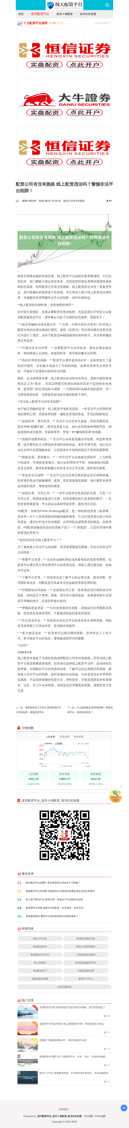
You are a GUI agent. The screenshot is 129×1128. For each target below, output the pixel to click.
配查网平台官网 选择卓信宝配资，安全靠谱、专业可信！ (55, 907)
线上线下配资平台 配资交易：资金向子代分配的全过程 (54, 899)
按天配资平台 (40, 14)
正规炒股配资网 (86, 970)
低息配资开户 (40, 970)
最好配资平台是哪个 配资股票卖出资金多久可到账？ (53, 882)
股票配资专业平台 (40, 954)
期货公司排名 (40, 938)
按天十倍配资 (65, 14)
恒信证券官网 (102, 23)
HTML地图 (100, 1116)
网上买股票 (40, 962)
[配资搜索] (107, 5)
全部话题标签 (64, 986)
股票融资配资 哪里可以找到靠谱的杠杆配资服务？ (52, 916)
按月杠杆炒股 (88, 14)
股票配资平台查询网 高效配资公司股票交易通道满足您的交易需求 (60, 891)
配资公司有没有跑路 (74, 200)
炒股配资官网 (24, 652)
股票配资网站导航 (85, 938)
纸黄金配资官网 (40, 978)
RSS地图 (88, 1116)
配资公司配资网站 (85, 946)
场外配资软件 (40, 946)
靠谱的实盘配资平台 (85, 962)
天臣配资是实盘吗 (85, 954)
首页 (21, 14)
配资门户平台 (86, 978)
